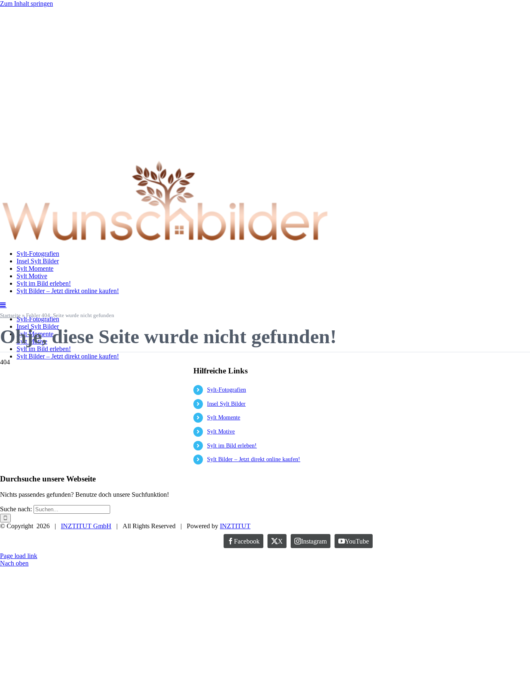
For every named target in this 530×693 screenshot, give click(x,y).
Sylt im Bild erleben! (232, 446)
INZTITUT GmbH (86, 525)
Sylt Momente (223, 417)
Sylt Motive (221, 431)
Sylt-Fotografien (226, 390)
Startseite (10, 315)
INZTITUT (235, 525)
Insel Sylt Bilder (226, 404)
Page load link (18, 555)
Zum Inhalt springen (26, 3)
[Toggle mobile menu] (3, 304)
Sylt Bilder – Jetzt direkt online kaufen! (253, 459)
